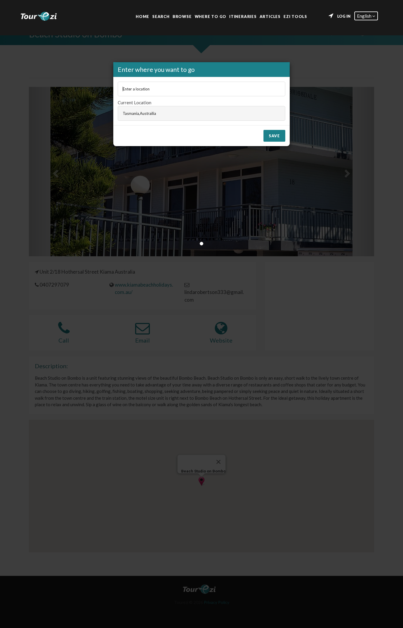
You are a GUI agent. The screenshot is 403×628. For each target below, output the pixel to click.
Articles (270, 16)
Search (161, 16)
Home (142, 16)
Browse (182, 16)
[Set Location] (331, 16)
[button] (366, 15)
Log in (343, 16)
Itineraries (243, 16)
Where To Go (211, 16)
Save (274, 135)
